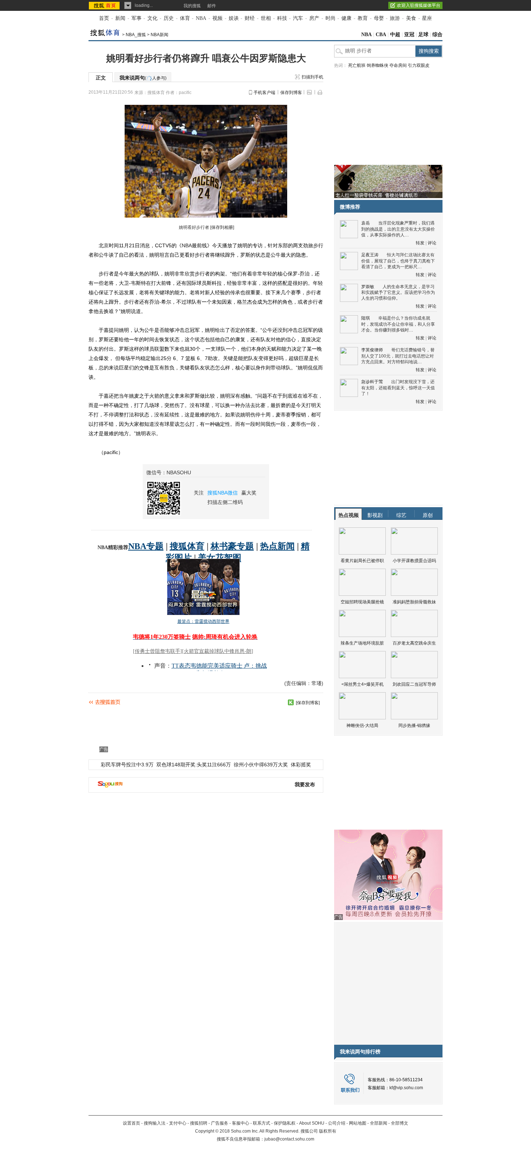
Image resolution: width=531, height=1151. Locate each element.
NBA (201, 18)
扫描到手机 (312, 77)
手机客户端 (264, 92)
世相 (266, 18)
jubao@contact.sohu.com (289, 1139)
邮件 (211, 5)
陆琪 (365, 318)
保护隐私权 (284, 1123)
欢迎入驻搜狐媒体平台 (418, 5)
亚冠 (409, 34)
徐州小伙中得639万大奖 (261, 764)
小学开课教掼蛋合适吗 (414, 560)
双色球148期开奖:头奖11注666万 (193, 764)
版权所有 (327, 1131)
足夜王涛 (370, 254)
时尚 (330, 18)
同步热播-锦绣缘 (414, 725)
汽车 (298, 18)
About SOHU (311, 1123)
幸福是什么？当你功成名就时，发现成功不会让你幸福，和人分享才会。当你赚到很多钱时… (398, 324)
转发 (420, 242)
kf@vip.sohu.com (406, 1087)
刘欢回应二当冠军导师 (414, 684)
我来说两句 (143, 78)
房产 (314, 18)
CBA (381, 34)
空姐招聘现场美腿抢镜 (362, 601)
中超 (395, 34)
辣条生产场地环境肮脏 (362, 643)
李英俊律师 (372, 349)
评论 (432, 242)
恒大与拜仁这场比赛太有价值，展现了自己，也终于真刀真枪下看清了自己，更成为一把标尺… (398, 260)
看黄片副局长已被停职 (362, 560)
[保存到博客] (308, 702)
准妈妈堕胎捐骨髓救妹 (414, 601)
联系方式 (261, 1123)
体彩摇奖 (301, 764)
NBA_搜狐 (136, 34)
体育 (185, 18)
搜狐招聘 (198, 1123)
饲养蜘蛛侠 (377, 65)
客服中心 (240, 1123)
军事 (136, 18)
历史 (169, 18)
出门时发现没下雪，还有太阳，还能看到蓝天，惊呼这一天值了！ (398, 387)
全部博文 (399, 1123)
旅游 (395, 18)
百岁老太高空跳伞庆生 (414, 643)
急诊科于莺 (372, 381)
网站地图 (357, 1123)
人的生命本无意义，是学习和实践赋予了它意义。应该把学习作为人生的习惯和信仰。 (398, 292)
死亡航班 (357, 65)
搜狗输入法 (154, 1123)
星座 (427, 18)
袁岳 (365, 223)
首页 (104, 18)
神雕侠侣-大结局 (362, 725)
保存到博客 (291, 92)
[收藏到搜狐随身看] (291, 702)
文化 (152, 18)
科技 (282, 18)
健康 (346, 18)
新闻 (120, 18)
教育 (363, 18)
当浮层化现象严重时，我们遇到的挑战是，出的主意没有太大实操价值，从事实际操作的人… (398, 229)
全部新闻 (378, 1123)
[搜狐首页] (105, 5)
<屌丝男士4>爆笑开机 (362, 684)
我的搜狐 (192, 5)
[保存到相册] (222, 227)
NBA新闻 (159, 34)
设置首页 (131, 1123)
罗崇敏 (367, 286)
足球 (423, 34)
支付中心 (177, 1123)
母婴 (379, 18)
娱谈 (234, 18)
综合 (437, 34)
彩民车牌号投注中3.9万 (127, 764)
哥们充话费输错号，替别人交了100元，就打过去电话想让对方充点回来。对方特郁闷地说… (398, 355)
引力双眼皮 (418, 65)
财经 (250, 18)
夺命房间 (398, 65)
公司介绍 (336, 1123)
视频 (217, 18)
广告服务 (219, 1123)
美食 (411, 18)
